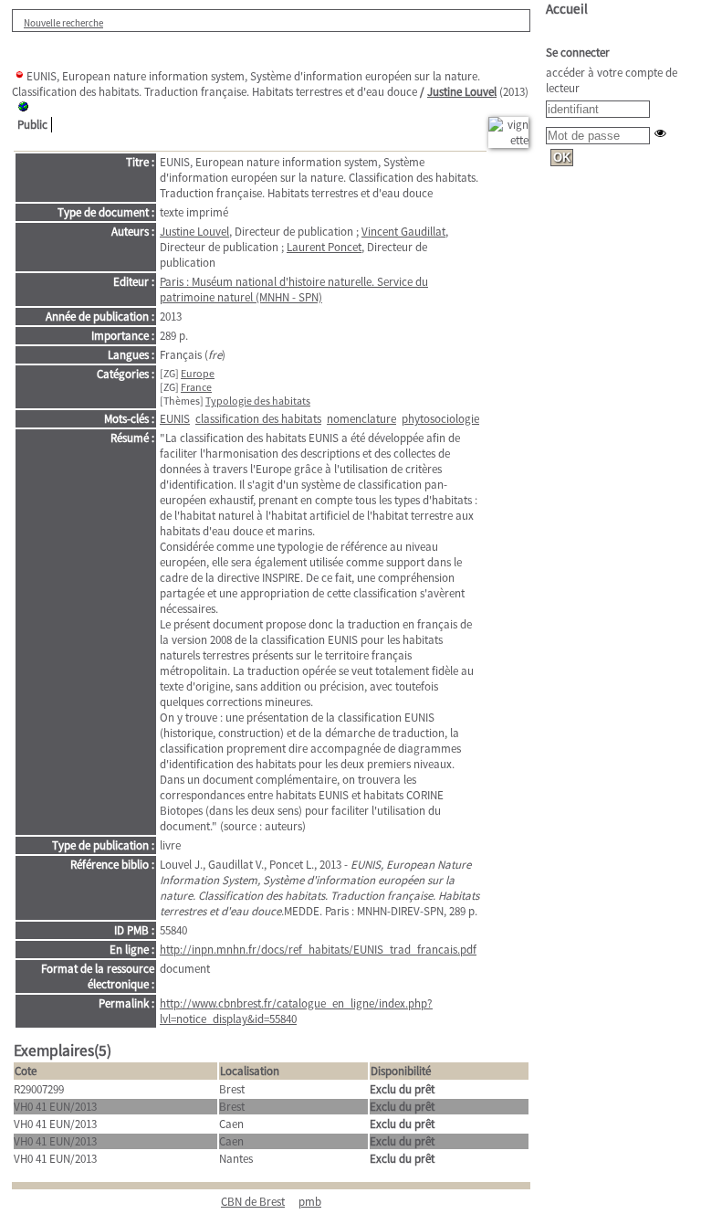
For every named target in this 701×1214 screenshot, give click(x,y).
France (196, 387)
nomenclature (361, 419)
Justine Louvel (462, 92)
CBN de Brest (253, 1201)
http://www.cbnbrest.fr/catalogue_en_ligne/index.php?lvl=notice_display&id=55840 (296, 1011)
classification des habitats (258, 419)
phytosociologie (440, 419)
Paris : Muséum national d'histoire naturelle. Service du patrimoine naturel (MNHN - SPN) (294, 289)
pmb (309, 1201)
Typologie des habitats (257, 400)
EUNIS (175, 419)
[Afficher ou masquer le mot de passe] (660, 133)
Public (32, 124)
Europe (197, 373)
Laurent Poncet (324, 247)
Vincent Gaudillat (403, 231)
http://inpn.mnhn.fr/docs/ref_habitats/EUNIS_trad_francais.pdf (318, 949)
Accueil (567, 8)
